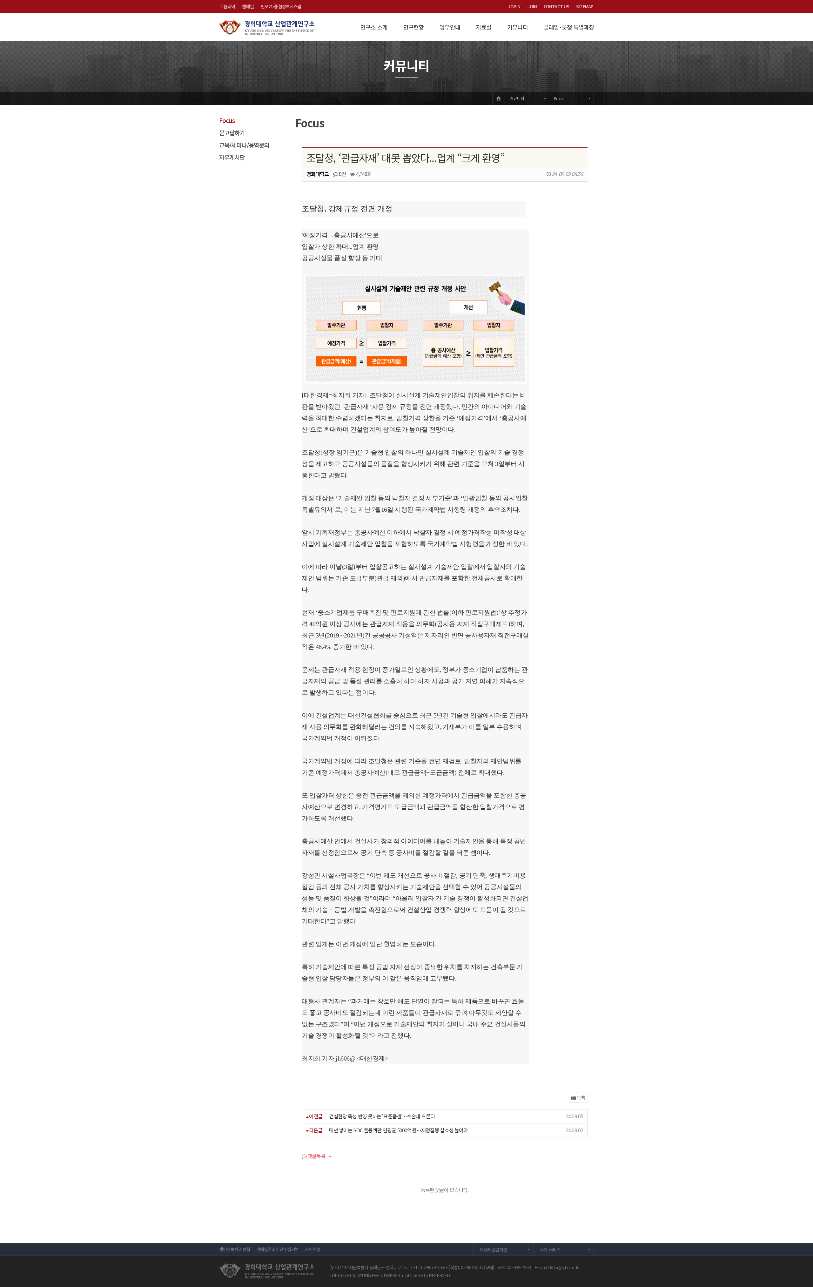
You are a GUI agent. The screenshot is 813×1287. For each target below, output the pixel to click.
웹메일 (247, 6)
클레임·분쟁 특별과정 (569, 27)
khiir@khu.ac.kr (565, 1267)
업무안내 (450, 27)
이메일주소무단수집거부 (277, 1249)
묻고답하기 (232, 132)
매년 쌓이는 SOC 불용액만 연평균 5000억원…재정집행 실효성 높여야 (398, 1130)
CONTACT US (556, 6)
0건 (342, 174)
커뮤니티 (517, 27)
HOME (499, 98)
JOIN (531, 6)
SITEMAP (584, 6)
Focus (559, 98)
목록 (580, 1097)
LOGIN (515, 6)
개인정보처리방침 (234, 1249)
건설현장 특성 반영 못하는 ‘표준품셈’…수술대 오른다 (382, 1116)
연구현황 (413, 27)
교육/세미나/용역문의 (244, 145)
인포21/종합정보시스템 (281, 6)
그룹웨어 (227, 6)
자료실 (483, 27)
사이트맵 (312, 1249)
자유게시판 (232, 157)
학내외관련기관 (493, 1249)
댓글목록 (316, 1156)
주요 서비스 (550, 1249)
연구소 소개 (373, 27)
